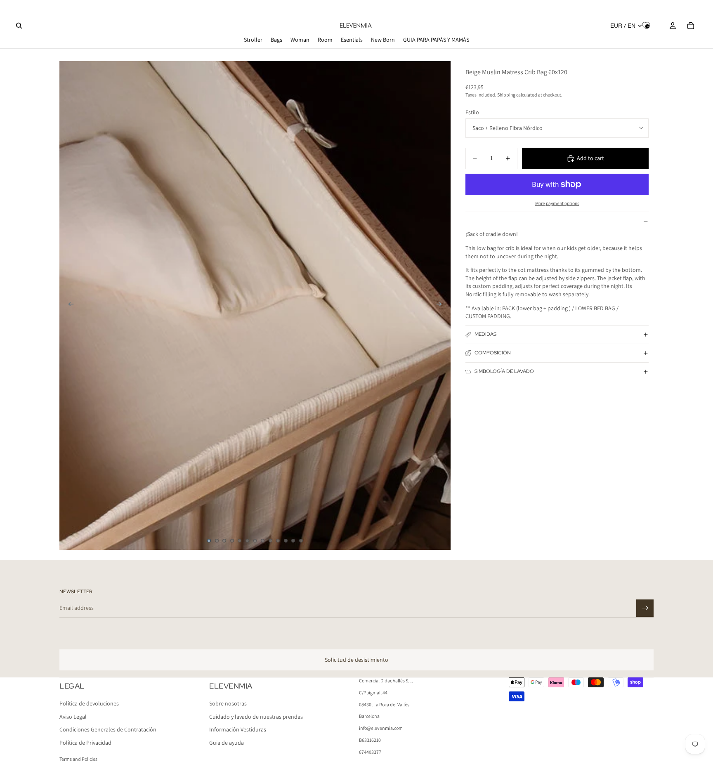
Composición (493, 352)
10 (278, 541)
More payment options (557, 203)
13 (301, 541)
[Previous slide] (68, 305)
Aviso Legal (73, 716)
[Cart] (691, 26)
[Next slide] (441, 305)
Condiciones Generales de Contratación (107, 730)
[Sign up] (645, 608)
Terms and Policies (78, 759)
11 (285, 541)
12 (293, 541)
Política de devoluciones (89, 704)
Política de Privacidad (85, 742)
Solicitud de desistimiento (356, 659)
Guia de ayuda (226, 742)
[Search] (19, 26)
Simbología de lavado (504, 371)
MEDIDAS (485, 334)
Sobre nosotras (228, 704)
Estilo (472, 112)
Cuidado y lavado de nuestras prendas (256, 716)
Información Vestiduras (237, 730)
